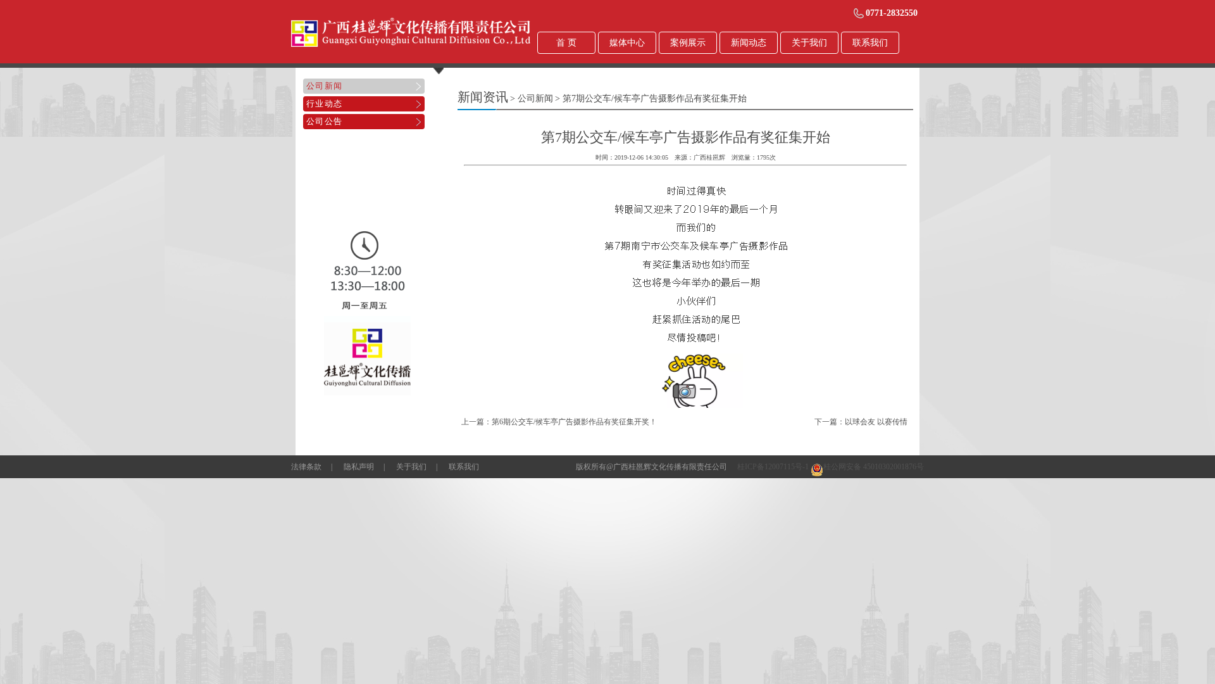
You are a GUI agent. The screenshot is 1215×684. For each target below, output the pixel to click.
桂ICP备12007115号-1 (773, 466)
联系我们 (464, 466)
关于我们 (411, 466)
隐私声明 (359, 466)
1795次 (766, 157)
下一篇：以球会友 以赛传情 (860, 421)
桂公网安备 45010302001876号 (873, 466)
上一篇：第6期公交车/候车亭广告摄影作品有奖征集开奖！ (559, 421)
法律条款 (306, 466)
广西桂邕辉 (709, 157)
